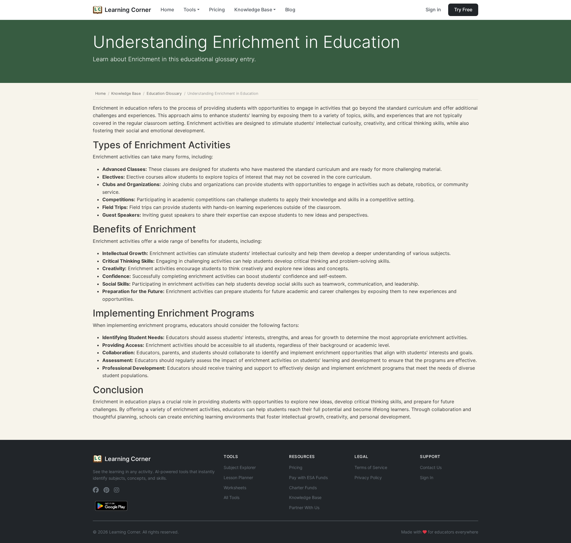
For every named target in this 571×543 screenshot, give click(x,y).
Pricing (217, 9)
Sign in (433, 9)
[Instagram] (116, 490)
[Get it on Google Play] (111, 506)
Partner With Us (304, 507)
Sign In (426, 477)
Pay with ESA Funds (308, 477)
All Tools (231, 497)
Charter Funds (303, 487)
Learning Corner (128, 9)
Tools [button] (189, 9)
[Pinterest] (106, 490)
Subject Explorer (240, 467)
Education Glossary (164, 93)
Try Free (463, 9)
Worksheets (235, 487)
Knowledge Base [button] (253, 9)
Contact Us (431, 467)
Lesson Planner (238, 477)
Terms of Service (370, 467)
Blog (290, 9)
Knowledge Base (126, 93)
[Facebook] (96, 490)
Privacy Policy (368, 477)
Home (167, 9)
